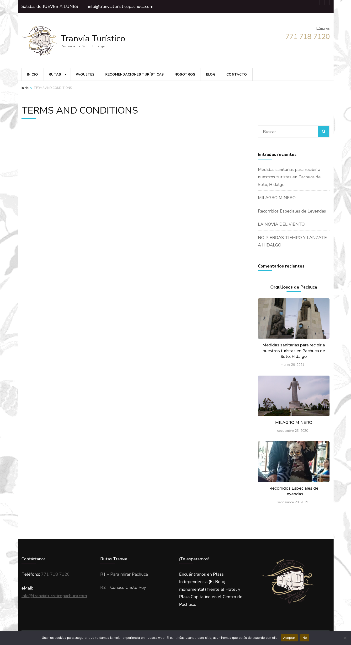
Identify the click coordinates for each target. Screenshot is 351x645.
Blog (211, 74)
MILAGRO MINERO (277, 198)
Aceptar (289, 638)
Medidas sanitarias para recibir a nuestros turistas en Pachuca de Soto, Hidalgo (289, 177)
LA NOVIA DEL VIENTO (281, 224)
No (305, 638)
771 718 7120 (55, 574)
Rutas (55, 74)
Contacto (236, 74)
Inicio (32, 74)
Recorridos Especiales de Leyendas (292, 211)
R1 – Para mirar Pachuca (124, 574)
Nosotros (185, 74)
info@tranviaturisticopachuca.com (54, 596)
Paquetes (85, 74)
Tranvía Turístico (93, 38)
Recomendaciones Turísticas (134, 74)
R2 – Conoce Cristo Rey (123, 587)
